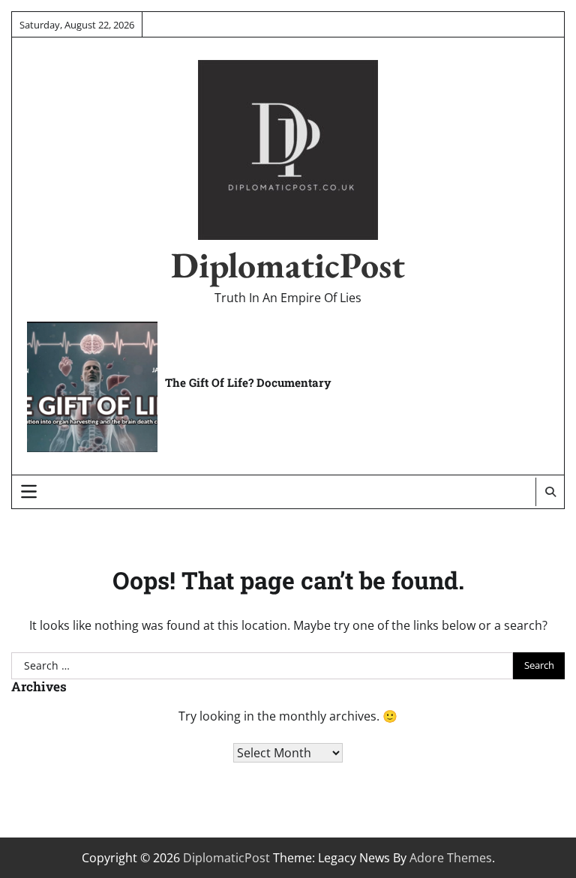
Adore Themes (451, 858)
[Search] (550, 492)
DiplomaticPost (288, 264)
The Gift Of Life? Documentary (248, 382)
